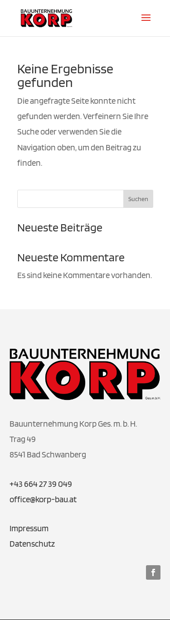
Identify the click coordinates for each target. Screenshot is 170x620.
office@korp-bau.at (43, 499)
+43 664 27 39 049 (41, 484)
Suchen (138, 198)
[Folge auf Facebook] (153, 572)
